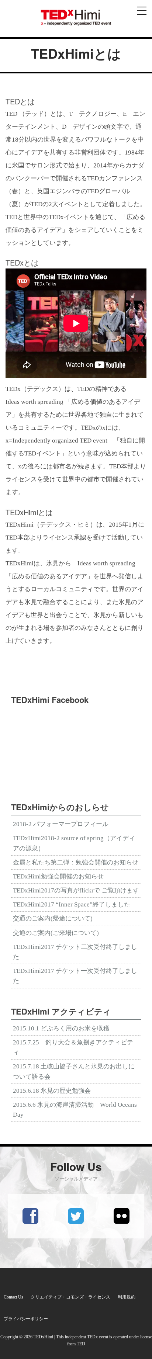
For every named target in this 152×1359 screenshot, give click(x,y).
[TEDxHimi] (76, 17)
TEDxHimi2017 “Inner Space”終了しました (71, 904)
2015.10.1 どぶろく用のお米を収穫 (61, 1028)
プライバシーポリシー (26, 1318)
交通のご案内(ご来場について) (56, 932)
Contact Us (13, 1297)
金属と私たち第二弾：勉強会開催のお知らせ (75, 862)
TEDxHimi (43, 1336)
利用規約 (126, 1297)
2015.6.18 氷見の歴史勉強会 (52, 1090)
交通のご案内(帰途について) (53, 918)
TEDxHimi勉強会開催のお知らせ (58, 876)
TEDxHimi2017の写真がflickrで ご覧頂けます (76, 890)
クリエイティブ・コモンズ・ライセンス (70, 1297)
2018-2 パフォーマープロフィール (60, 824)
